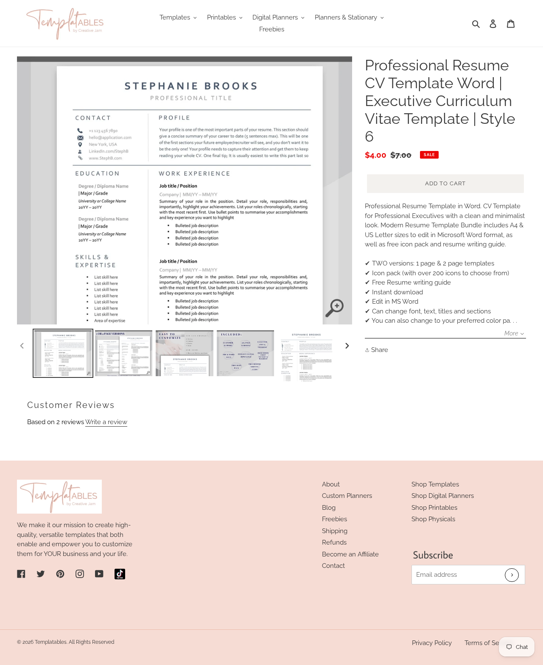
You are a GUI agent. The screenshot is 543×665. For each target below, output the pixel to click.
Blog (329, 507)
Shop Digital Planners (442, 496)
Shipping (334, 531)
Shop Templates (435, 484)
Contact (333, 566)
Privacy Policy (432, 643)
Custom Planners (347, 496)
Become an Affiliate (350, 554)
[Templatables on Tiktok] (120, 574)
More (511, 333)
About (331, 484)
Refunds (334, 542)
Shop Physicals (433, 519)
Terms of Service (489, 643)
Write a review (106, 422)
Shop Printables (434, 507)
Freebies (334, 519)
